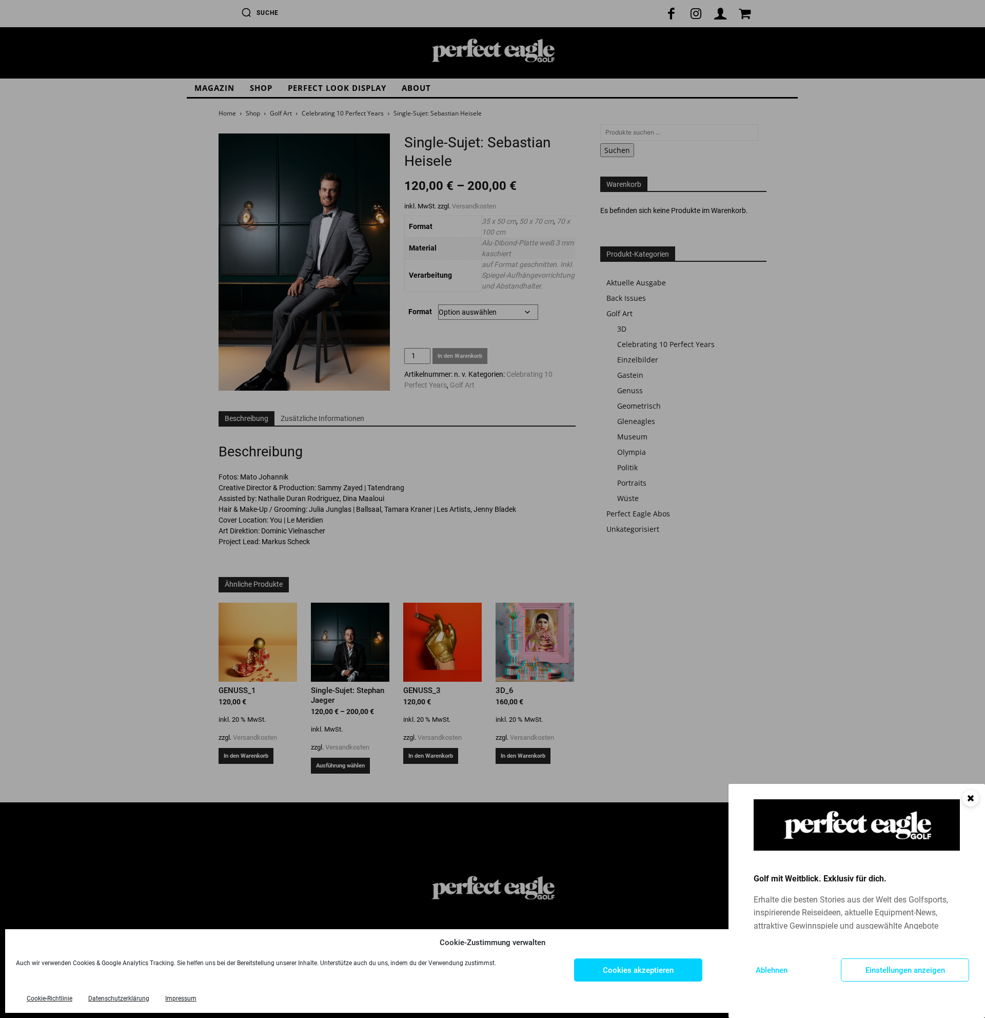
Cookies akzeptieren (638, 970)
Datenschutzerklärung (118, 998)
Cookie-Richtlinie (49, 998)
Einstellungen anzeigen (905, 970)
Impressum (180, 998)
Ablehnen (771, 970)
